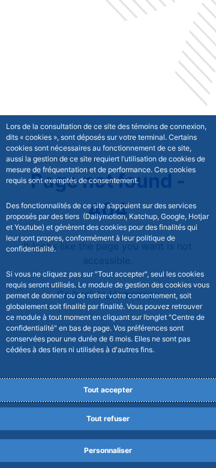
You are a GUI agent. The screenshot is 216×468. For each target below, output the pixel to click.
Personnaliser (108, 450)
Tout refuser (108, 418)
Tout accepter (108, 389)
